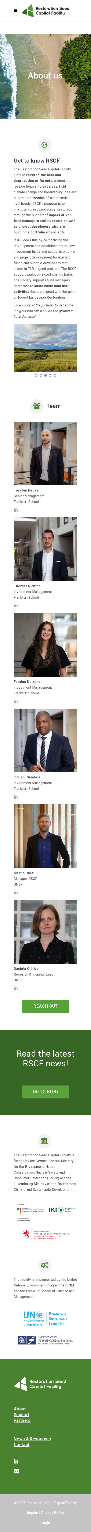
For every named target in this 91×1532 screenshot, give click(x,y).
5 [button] (55, 375)
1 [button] (36, 375)
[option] (45, 348)
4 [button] (50, 375)
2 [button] (41, 375)
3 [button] (45, 375)
